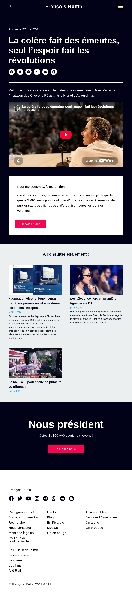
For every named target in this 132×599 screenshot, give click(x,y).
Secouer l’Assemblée (101, 517)
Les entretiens (19, 555)
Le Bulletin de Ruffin (23, 550)
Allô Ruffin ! (17, 570)
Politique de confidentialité (19, 539)
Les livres (16, 560)
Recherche (17, 522)
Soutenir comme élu (23, 517)
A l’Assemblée (96, 512)
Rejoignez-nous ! (21, 512)
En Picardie (55, 522)
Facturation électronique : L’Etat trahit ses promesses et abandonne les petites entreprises (34, 303)
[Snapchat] (71, 498)
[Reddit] (62, 498)
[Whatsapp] (54, 498)
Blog (50, 517)
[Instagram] (37, 498)
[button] (120, 6)
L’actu (51, 512)
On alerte (92, 522)
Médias (52, 527)
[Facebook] (11, 498)
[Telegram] (45, 498)
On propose (94, 527)
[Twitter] (19, 498)
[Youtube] (28, 498)
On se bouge (56, 533)
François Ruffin (63, 6)
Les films (15, 565)
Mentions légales (21, 533)
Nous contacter (20, 527)
